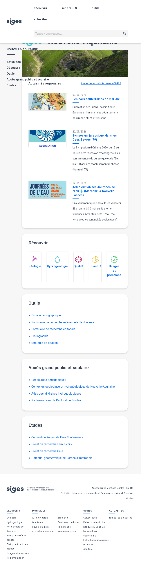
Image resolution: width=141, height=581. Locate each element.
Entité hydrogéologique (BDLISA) (96, 542)
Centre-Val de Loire (68, 522)
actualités (41, 19)
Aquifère (88, 549)
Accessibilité (98, 488)
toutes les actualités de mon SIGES (101, 83)
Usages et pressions (114, 270)
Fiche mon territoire (94, 522)
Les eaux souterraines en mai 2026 (97, 99)
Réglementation (15, 558)
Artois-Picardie (40, 517)
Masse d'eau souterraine (90, 533)
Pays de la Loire (41, 527)
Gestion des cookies (111, 493)
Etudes (11, 85)
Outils (11, 73)
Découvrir (14, 67)
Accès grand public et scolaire (28, 79)
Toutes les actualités (120, 517)
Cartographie (90, 517)
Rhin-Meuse (64, 527)
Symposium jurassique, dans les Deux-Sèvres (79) (95, 137)
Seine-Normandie (67, 531)
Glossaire (128, 493)
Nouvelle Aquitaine (42, 531)
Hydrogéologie (57, 266)
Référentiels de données (15, 528)
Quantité (95, 266)
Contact (130, 498)
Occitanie (37, 522)
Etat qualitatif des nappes (16, 537)
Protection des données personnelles (80, 493)
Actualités (14, 62)
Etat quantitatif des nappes (17, 546)
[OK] (124, 33)
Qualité (79, 266)
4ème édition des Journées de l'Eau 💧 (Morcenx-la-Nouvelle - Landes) (94, 191)
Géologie (34, 266)
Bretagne (63, 517)
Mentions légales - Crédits (120, 488)
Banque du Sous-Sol (94, 527)
